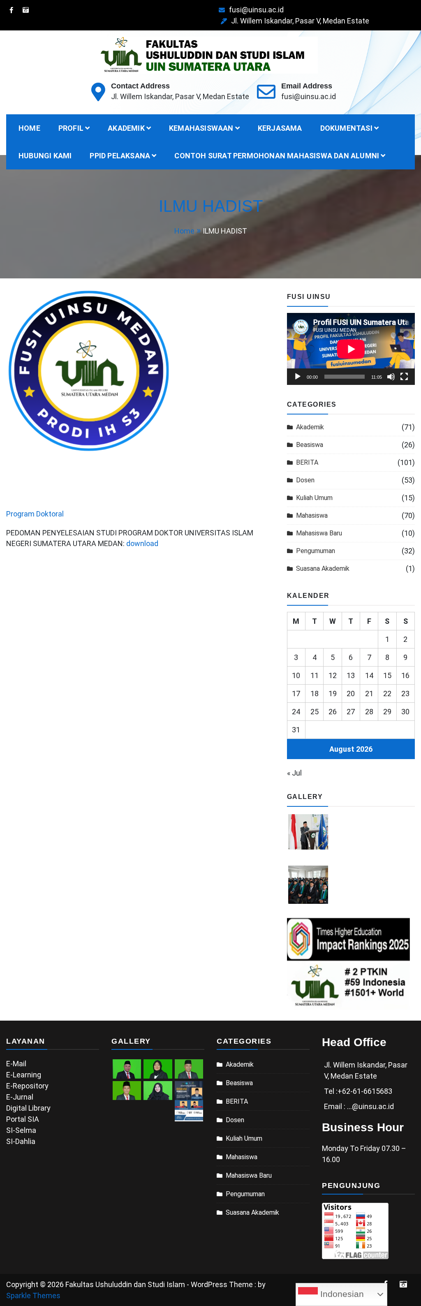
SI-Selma (21, 1130)
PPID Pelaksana (120, 155)
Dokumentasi (346, 128)
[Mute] (391, 377)
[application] (351, 349)
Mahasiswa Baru (319, 533)
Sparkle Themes (33, 1295)
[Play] (298, 377)
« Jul (294, 773)
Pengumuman (315, 551)
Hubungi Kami (45, 155)
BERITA (307, 462)
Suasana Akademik (322, 568)
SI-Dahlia (20, 1141)
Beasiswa (309, 445)
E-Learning (23, 1074)
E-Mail (16, 1063)
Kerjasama (280, 128)
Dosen (305, 480)
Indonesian (341, 1294)
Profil (70, 128)
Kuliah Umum (314, 498)
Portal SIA (22, 1119)
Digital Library (28, 1108)
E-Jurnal (19, 1097)
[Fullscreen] (404, 377)
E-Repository (27, 1085)
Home (29, 128)
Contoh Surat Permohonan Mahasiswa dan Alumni (276, 155)
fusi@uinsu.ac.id (256, 9)
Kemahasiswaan (201, 128)
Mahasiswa (312, 515)
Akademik (126, 128)
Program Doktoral (35, 513)
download (142, 543)
